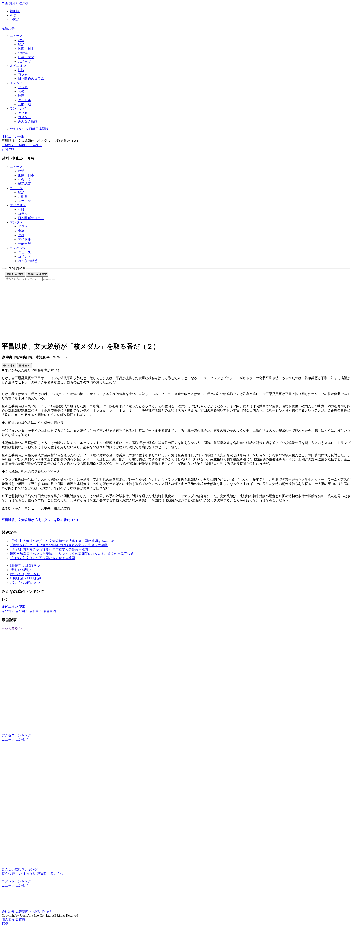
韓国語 (15, 11)
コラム (23, 74)
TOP (5, 923)
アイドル (24, 100)
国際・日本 (26, 48)
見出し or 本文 (15, 274)
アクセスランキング (16, 735)
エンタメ (16, 83)
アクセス (24, 113)
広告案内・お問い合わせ (33, 911)
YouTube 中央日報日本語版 (29, 129)
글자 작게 (9, 365)
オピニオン (18, 65)
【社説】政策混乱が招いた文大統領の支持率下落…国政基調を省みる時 (62, 541)
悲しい (17, 873)
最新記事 (8, 28)
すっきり (29, 873)
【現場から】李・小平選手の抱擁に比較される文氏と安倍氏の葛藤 (59, 545)
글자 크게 (24, 365)
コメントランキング (16, 881)
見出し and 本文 (37, 274)
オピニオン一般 (13, 136)
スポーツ (24, 61)
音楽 (21, 91)
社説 (21, 70)
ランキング (18, 108)
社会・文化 (26, 57)
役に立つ (57, 873)
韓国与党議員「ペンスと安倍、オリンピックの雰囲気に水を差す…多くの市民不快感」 (73, 553)
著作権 (20, 919)
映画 (21, 95)
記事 (13, 606)
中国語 (15, 19)
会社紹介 (8, 911)
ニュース (16, 36)
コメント (24, 117)
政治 (21, 40)
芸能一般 (24, 104)
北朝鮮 (23, 53)
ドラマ (23, 87)
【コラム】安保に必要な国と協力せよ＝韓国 (42, 558)
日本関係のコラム (31, 78)
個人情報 (8, 919)
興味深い (43, 873)
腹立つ (6, 873)
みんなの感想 (27, 121)
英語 (13, 15)
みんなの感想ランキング (19, 869)
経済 (21, 44)
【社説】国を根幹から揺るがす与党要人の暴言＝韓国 (49, 549)
